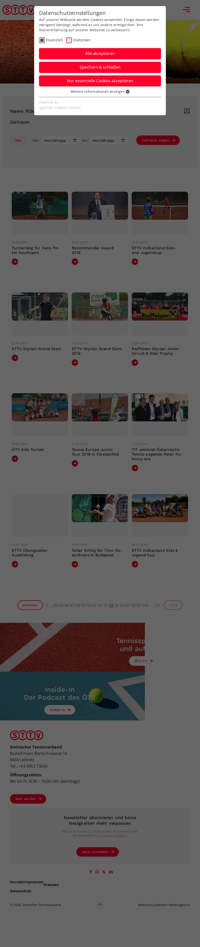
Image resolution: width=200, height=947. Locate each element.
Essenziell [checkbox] (54, 40)
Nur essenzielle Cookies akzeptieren (100, 80)
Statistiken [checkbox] (82, 40)
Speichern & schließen (100, 67)
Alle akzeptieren (100, 53)
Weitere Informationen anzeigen (98, 91)
